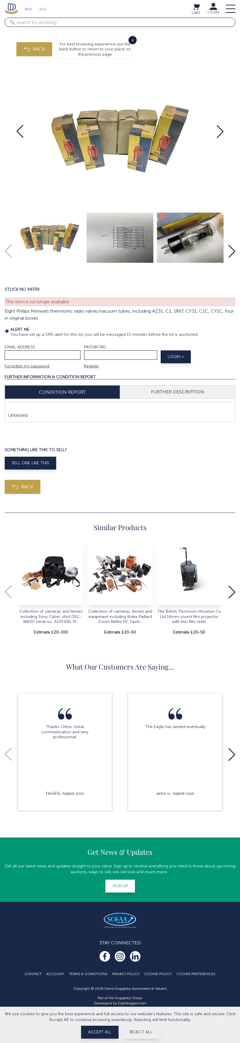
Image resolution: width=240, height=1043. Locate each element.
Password (95, 347)
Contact (33, 974)
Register (91, 366)
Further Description (177, 391)
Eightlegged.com (132, 1003)
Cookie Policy (158, 974)
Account (55, 974)
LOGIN (213, 12)
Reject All (141, 1032)
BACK (39, 49)
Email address (20, 347)
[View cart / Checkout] (196, 6)
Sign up (120, 886)
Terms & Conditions (88, 974)
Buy (28, 9)
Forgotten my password (27, 366)
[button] (19, 131)
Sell (43, 9)
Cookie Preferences (195, 974)
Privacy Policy (126, 974)
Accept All (100, 1032)
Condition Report (62, 392)
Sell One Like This (30, 463)
